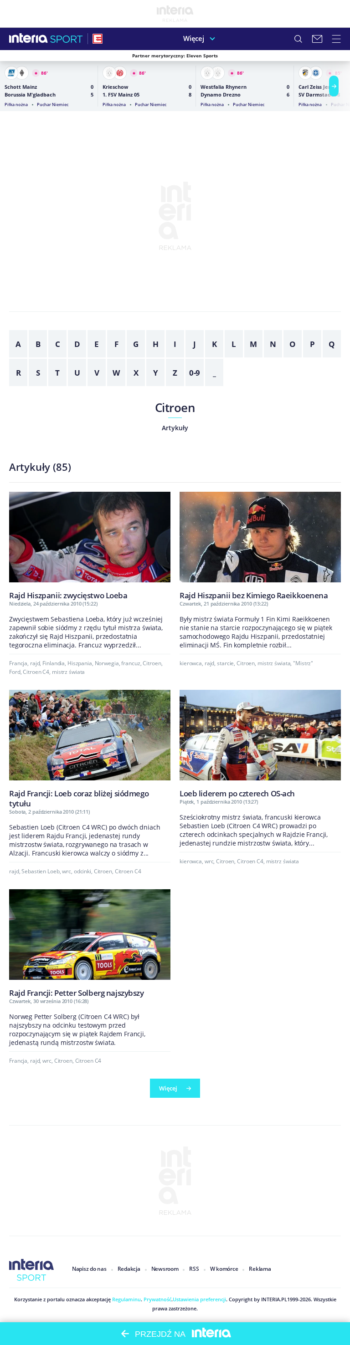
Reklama (260, 1269)
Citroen (175, 407)
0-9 (195, 372)
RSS (194, 1269)
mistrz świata (68, 672)
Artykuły (175, 427)
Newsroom (165, 1269)
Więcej (193, 38)
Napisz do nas (89, 1269)
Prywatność (156, 1299)
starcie (225, 663)
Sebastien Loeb (40, 871)
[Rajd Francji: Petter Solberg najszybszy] (89, 943)
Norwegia (107, 663)
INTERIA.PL (274, 1299)
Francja (18, 663)
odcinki (82, 871)
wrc (66, 871)
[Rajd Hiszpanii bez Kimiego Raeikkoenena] (260, 546)
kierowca (191, 663)
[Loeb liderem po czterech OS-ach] (260, 744)
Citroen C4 (36, 672)
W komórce (224, 1269)
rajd (35, 663)
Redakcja (129, 1269)
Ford (15, 672)
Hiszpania (79, 663)
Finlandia (53, 663)
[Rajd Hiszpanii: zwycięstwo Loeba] (89, 546)
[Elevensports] (98, 39)
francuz (130, 663)
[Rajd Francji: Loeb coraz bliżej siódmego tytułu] (89, 749)
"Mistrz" (303, 663)
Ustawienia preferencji (199, 1299)
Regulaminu (126, 1299)
